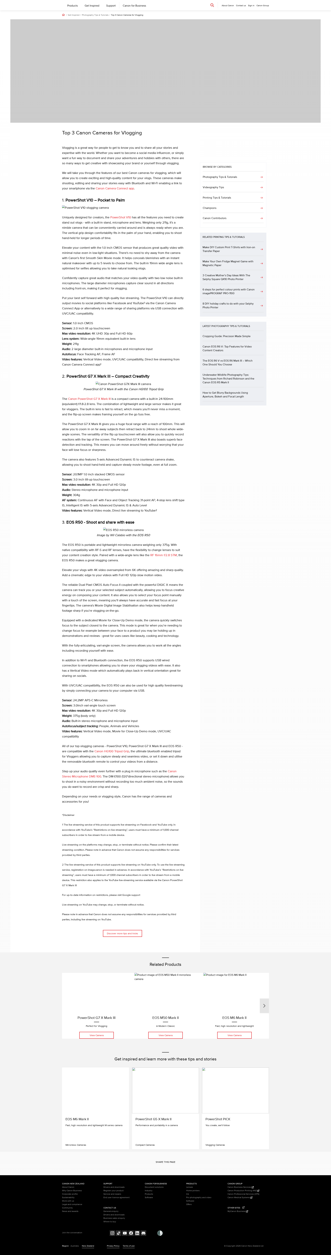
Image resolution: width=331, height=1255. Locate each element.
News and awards (70, 1211)
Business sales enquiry (114, 1218)
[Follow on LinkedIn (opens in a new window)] (137, 1233)
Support (111, 5)
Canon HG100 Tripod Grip (111, 751)
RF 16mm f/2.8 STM (163, 555)
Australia (75, 1246)
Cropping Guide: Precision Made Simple (226, 336)
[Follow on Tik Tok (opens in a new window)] (118, 1233)
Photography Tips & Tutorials (95, 15)
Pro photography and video (198, 1197)
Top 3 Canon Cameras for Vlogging (127, 15)
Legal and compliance (72, 1204)
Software (149, 1197)
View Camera (97, 1035)
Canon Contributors (214, 218)
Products (72, 5)
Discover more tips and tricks (122, 933)
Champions (209, 208)
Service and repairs (112, 1194)
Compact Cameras (145, 1144)
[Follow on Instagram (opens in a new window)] (112, 1233)
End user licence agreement (116, 1197)
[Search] (212, 5)
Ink (187, 1194)
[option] (96, 1006)
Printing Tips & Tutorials (217, 197)
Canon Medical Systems (239, 1197)
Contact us (241, 5)
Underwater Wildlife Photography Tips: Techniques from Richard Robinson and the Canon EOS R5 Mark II (228, 378)
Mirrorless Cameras (76, 1144)
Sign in (251, 5)
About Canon (68, 1187)
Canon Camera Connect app (115, 188)
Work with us (68, 1201)
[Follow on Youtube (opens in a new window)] (125, 1233)
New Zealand (88, 1246)
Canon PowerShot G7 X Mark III (89, 399)
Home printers (193, 1190)
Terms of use (129, 1246)
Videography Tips (213, 187)
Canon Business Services (240, 1187)
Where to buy (109, 1221)
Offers (189, 1204)
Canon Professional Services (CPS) (243, 1194)
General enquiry (110, 1211)
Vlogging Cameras (215, 1144)
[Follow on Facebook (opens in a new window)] (131, 1233)
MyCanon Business (237, 1211)
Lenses (189, 1187)
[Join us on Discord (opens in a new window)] (143, 1233)
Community (67, 1208)
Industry (148, 1190)
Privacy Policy (113, 1246)
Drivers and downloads (114, 1187)
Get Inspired (92, 5)
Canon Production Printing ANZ (242, 1190)
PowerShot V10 (120, 217)
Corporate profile (70, 1194)
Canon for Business (134, 5)
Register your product (113, 1190)
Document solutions (154, 1187)
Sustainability (68, 1197)
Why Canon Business (72, 1190)
